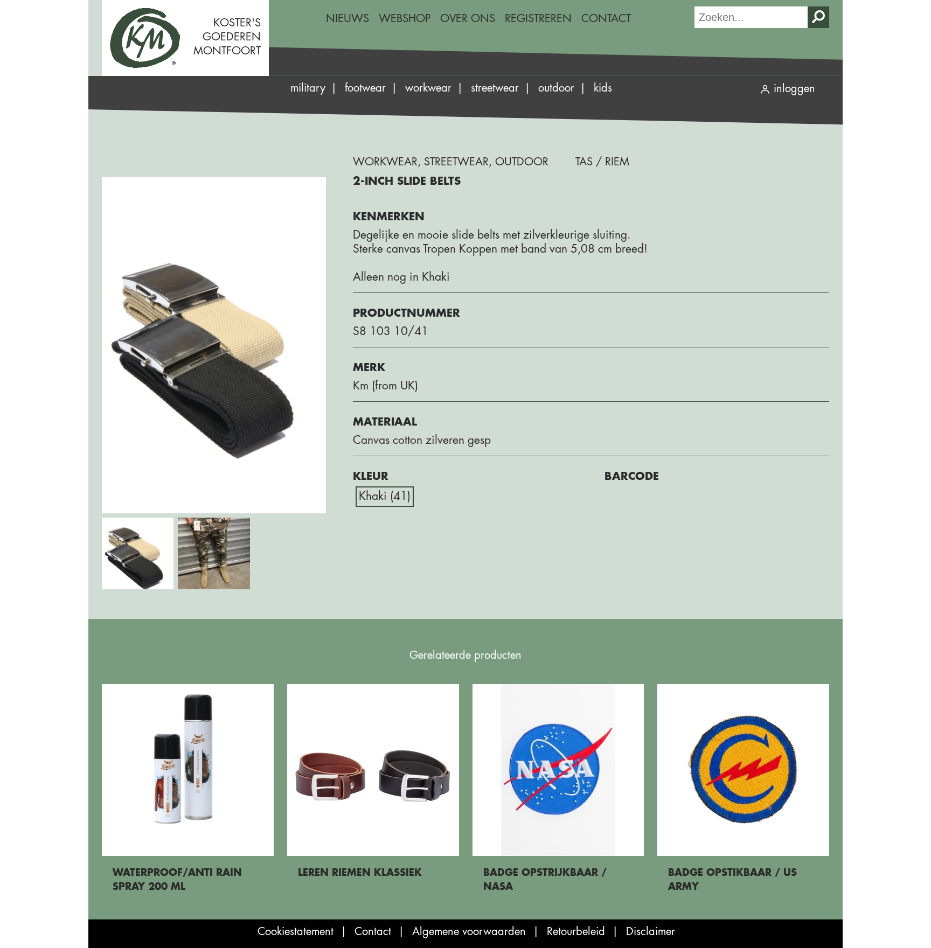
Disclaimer (650, 931)
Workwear (428, 88)
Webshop (404, 18)
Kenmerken (389, 216)
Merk (369, 367)
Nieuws (347, 18)
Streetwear (495, 88)
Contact (606, 18)
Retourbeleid (576, 931)
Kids (603, 88)
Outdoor (556, 88)
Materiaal (385, 422)
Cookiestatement (296, 931)
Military (307, 88)
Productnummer (406, 313)
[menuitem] (347, 19)
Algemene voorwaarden (469, 931)
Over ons (467, 18)
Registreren (538, 18)
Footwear (365, 88)
